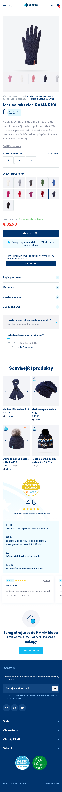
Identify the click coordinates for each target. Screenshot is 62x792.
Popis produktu (12, 277)
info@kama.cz (25, 347)
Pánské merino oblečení (14, 96)
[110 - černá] (8, 205)
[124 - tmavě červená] (42, 194)
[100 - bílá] (8, 182)
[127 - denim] (53, 182)
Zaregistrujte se (20, 242)
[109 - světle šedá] (19, 182)
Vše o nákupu (10, 730)
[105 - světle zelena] (42, 182)
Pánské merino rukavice (41, 96)
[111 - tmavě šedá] (31, 182)
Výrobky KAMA (12, 739)
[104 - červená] (19, 194)
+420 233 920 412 (27, 343)
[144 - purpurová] (31, 194)
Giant (56, 783)
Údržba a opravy (12, 297)
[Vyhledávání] (10, 5)
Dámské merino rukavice (42, 99)
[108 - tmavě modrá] (53, 194)
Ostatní (7, 748)
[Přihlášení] (52, 5)
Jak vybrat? (53, 154)
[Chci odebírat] (55, 688)
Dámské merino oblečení (14, 99)
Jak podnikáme (11, 307)
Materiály (8, 287)
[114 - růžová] (8, 194)
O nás (6, 721)
